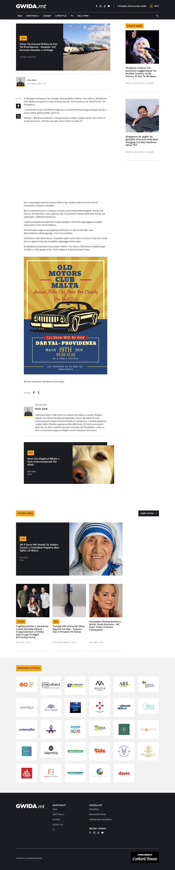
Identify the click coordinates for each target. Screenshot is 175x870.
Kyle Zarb (31, 80)
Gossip (47, 16)
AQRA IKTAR (147, 513)
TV (72, 16)
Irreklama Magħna (100, 819)
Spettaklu (32, 16)
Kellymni (83, 16)
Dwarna (94, 809)
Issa (20, 16)
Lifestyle (60, 16)
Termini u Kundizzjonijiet (29, 858)
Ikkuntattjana (97, 814)
